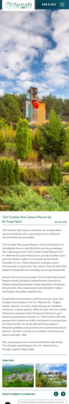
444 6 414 (49, 4)
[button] (63, 394)
